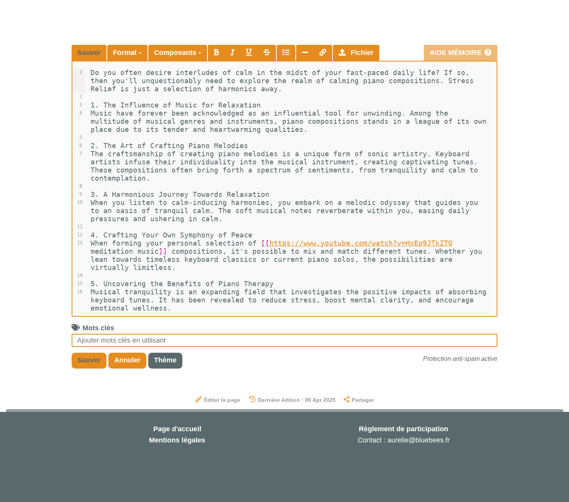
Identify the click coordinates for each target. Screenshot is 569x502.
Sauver (89, 52)
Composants (176, 52)
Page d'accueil (177, 429)
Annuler (127, 360)
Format (126, 52)
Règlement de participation (403, 429)
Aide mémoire (456, 52)
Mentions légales (177, 440)
